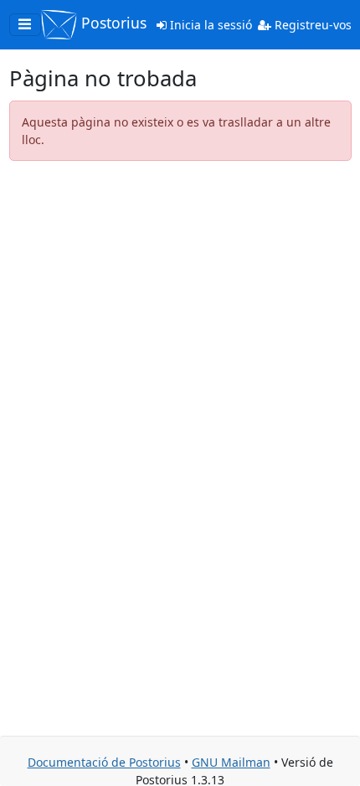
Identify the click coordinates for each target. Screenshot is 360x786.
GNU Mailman (231, 762)
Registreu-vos (311, 25)
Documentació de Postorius (104, 762)
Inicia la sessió (209, 25)
